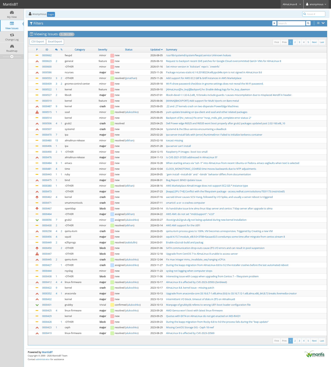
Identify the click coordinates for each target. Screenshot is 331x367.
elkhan (130, 140)
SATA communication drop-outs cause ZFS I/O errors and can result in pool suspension (215, 248)
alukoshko (132, 112)
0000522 (47, 89)
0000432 (47, 299)
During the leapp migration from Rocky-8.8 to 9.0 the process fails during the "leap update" (217, 321)
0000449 (47, 242)
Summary (171, 49)
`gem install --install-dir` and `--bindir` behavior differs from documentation (208, 174)
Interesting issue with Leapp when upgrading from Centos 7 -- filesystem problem (212, 276)
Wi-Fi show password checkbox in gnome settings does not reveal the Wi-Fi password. (214, 83)
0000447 (47, 253)
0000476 (47, 157)
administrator (43, 359)
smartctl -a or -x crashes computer (185, 202)
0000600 (47, 66)
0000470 (47, 134)
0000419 (47, 333)
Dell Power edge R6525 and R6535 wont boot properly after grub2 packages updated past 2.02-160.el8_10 (225, 123)
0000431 (47, 304)
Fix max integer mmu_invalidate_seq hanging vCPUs (195, 259)
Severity (102, 49)
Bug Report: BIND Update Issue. (184, 180)
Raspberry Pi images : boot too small (186, 151)
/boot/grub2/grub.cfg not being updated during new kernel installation (206, 219)
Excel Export (55, 41)
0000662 (47, 55)
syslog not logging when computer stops (189, 270)
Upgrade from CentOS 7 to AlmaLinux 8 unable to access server (202, 253)
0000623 (47, 61)
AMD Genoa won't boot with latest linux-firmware (194, 310)
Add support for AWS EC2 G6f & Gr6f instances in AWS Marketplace (203, 78)
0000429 (47, 316)
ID (47, 49)
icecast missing (174, 140)
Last (322, 42)
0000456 (47, 236)
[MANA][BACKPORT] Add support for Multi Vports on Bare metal (202, 100)
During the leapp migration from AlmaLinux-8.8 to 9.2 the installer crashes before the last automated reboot (227, 265)
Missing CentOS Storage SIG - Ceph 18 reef (190, 327)
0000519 (47, 100)
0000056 (47, 219)
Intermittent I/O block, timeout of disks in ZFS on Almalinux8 (200, 299)
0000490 (47, 151)
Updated (155, 49)
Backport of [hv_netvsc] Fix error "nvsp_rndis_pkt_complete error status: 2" (208, 117)
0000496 (47, 146)
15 (56, 140)
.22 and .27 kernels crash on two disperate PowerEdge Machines (202, 106)
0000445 (47, 259)
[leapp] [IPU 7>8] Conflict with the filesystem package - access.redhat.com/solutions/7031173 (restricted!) (225, 191)
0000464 (47, 214)
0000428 (47, 321)
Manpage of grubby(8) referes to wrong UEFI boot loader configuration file (208, 304)
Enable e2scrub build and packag (184, 242)
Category (80, 49)
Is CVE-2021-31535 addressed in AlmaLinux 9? (191, 157)
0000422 (47, 287)
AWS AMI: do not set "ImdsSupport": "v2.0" (190, 214)
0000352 (47, 293)
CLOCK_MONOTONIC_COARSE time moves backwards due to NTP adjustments (211, 168)
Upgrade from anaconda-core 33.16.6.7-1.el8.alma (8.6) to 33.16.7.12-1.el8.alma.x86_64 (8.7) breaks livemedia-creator (231, 293)
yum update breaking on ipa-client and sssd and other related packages (206, 112)
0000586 (47, 72)
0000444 (47, 270)
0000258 (47, 231)
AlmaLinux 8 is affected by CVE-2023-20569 (190, 333)
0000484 (47, 163)
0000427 (47, 265)
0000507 (47, 129)
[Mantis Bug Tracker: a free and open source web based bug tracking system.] (314, 353)
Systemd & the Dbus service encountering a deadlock (196, 129)
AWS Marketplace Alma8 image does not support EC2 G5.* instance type (207, 185)
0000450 (47, 248)
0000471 (47, 202)
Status (128, 49)
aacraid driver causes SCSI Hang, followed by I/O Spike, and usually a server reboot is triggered (219, 197)
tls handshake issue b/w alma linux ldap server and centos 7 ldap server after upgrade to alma (219, 208)
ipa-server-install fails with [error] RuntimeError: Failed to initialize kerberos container (214, 134)
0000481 (47, 168)
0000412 (47, 282)
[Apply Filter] (308, 23)
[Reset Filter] (274, 23)
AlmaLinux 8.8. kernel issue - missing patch (190, 287)
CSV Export (37, 41)
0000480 (47, 140)
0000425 (47, 310)
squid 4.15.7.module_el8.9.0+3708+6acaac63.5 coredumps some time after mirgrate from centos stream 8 (225, 236)
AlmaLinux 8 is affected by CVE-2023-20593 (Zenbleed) (196, 282)
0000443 (47, 174)
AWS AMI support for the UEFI (183, 225)
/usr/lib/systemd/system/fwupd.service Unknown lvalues (198, 55)
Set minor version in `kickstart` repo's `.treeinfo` (193, 66)
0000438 (47, 276)
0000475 (47, 180)
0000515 (47, 112)
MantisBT (47, 352)
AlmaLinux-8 (290, 4)
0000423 (47, 327)
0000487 (47, 106)
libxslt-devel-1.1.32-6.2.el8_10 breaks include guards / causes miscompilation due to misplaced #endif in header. (229, 95)
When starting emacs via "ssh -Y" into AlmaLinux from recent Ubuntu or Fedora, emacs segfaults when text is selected (232, 163)
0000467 (47, 208)
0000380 (47, 185)
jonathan (131, 78)
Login (51, 14)
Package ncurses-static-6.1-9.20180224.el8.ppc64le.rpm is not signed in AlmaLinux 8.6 (214, 72)
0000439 (47, 83)
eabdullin (131, 242)
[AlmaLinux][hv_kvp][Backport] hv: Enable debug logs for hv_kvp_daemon (208, 89)
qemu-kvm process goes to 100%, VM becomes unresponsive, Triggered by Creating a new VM (219, 231)
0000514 (47, 117)
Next (314, 42)
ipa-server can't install (178, 146)
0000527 (47, 95)
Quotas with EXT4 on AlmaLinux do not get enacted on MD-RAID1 (203, 316)
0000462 (47, 197)
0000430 (47, 225)
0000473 (47, 191)
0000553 (47, 78)
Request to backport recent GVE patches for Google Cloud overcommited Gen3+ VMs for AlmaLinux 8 (223, 61)
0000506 (47, 123)
